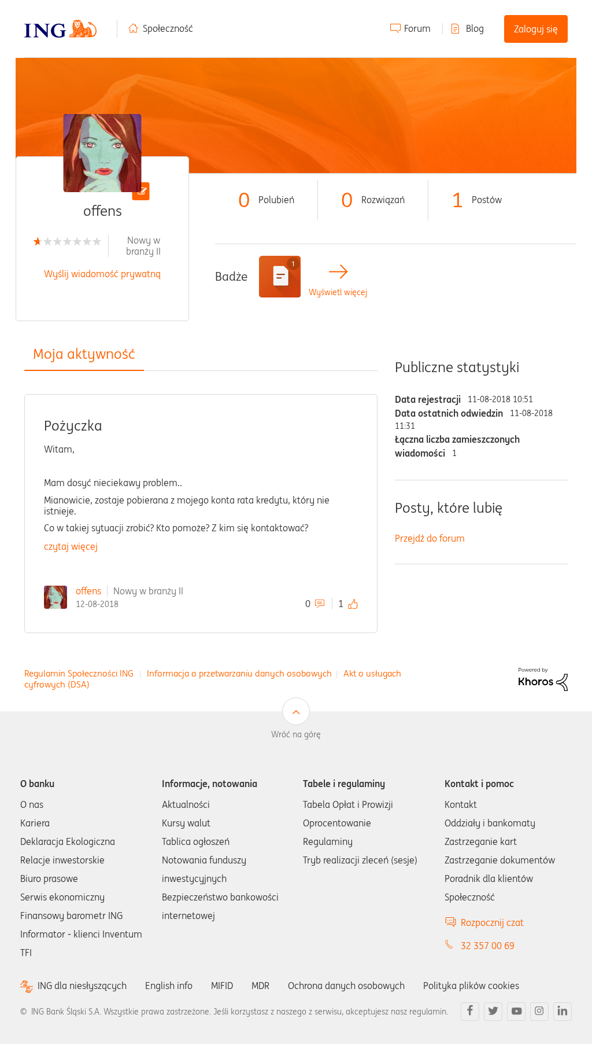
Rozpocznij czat (492, 922)
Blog (475, 28)
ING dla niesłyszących (82, 985)
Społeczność (168, 28)
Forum (417, 28)
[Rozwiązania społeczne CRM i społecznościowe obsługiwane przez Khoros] (543, 678)
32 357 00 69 (488, 945)
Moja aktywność (84, 354)
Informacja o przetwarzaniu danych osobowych (239, 673)
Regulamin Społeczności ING (79, 673)
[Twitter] (493, 1011)
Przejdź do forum (430, 538)
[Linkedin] (562, 1011)
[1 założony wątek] (280, 276)
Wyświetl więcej (338, 292)
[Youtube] (516, 1011)
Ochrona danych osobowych (346, 985)
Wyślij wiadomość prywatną (102, 274)
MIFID (222, 985)
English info (169, 985)
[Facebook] (470, 1011)
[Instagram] (539, 1011)
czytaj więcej (71, 546)
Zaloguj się (536, 29)
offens (88, 591)
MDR (260, 985)
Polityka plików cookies (471, 985)
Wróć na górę (296, 734)
